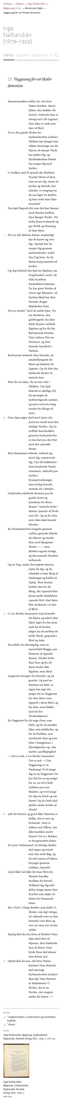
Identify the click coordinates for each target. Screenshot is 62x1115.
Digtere (20, 3)
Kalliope (7, 3)
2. (5, 1024)
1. (5, 1017)
